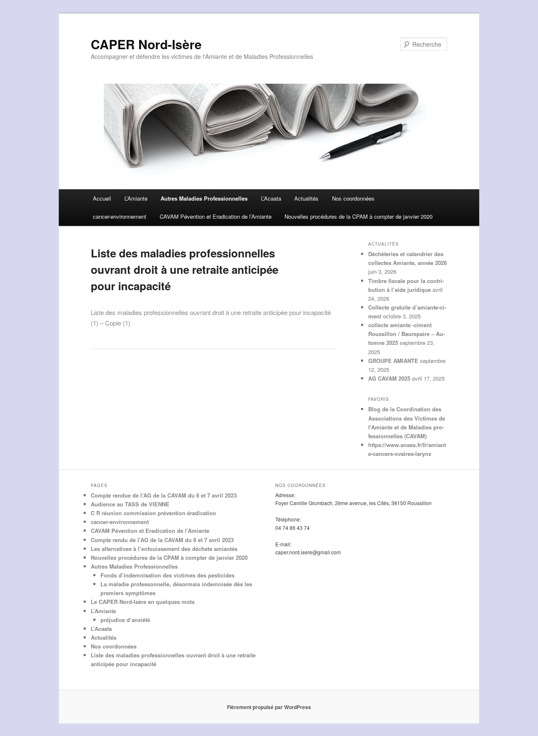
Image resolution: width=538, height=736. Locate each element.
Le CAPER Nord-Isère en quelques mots (143, 602)
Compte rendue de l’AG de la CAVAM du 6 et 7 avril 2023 (164, 495)
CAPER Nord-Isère (146, 44)
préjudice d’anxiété (125, 620)
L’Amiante (136, 198)
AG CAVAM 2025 (389, 378)
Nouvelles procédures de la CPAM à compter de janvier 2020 (359, 216)
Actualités (306, 198)
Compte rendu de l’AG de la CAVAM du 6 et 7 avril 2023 (162, 540)
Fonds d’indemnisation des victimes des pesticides (167, 575)
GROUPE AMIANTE (393, 361)
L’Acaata (271, 198)
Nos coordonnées (353, 198)
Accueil (102, 198)
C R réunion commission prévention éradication (153, 513)
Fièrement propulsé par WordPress (269, 707)
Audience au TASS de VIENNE (130, 504)
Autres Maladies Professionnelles (204, 198)
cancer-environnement (119, 216)
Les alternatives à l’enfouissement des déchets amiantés (164, 549)
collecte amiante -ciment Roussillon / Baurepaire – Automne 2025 (406, 334)
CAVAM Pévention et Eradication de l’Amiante (216, 216)
